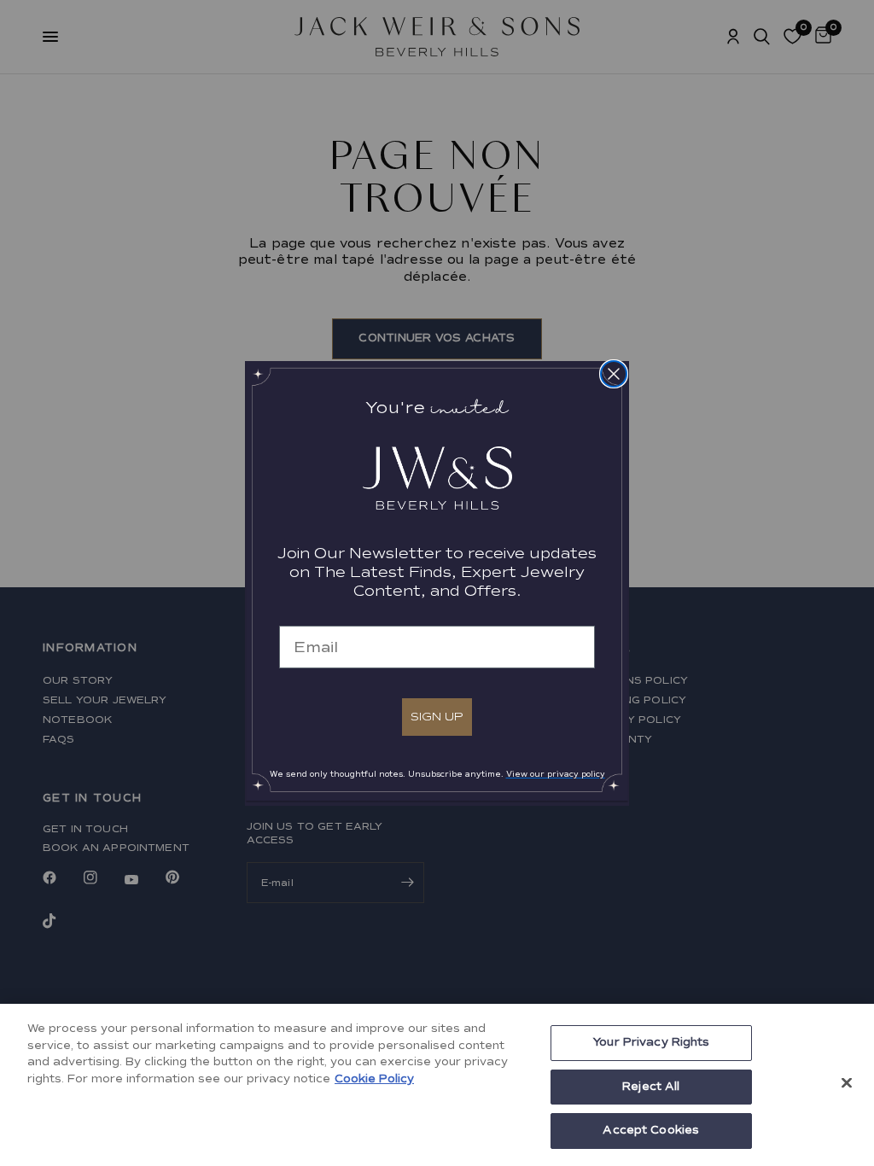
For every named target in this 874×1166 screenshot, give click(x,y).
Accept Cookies (651, 1130)
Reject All (650, 1086)
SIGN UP (437, 716)
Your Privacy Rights (650, 1042)
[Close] (846, 1083)
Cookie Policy (374, 1079)
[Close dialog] (613, 374)
